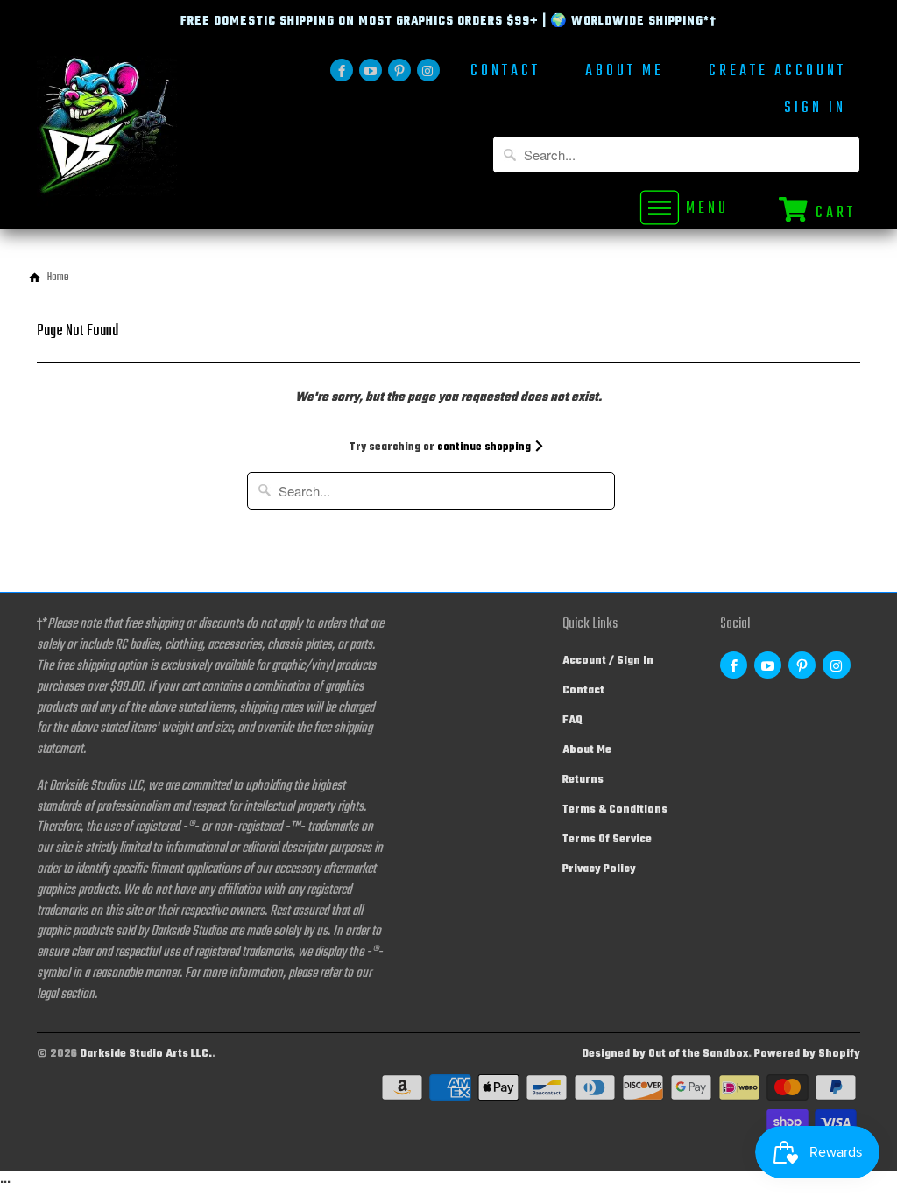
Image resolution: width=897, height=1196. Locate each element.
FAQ (572, 720)
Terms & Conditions (614, 810)
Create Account (777, 73)
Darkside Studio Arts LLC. (146, 1054)
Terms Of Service (607, 839)
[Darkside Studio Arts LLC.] (133, 131)
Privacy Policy (599, 869)
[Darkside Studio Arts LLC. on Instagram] (428, 70)
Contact (505, 73)
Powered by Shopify (807, 1054)
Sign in (815, 110)
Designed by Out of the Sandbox (665, 1054)
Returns (583, 780)
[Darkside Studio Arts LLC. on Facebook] (341, 70)
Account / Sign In (607, 661)
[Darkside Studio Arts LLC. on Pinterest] (399, 70)
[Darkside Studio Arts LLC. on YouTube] (370, 70)
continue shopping (485, 447)
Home (58, 277)
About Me (624, 73)
